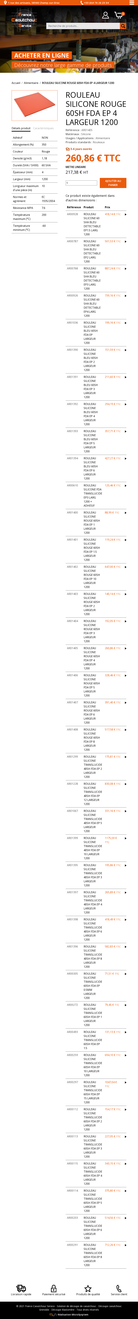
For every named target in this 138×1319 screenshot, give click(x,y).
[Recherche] (123, 26)
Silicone (86, 134)
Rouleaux (99, 142)
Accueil (16, 83)
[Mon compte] (105, 15)
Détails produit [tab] (21, 128)
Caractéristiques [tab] (43, 128)
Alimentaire (31, 83)
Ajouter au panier (113, 183)
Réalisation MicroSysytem (72, 1314)
